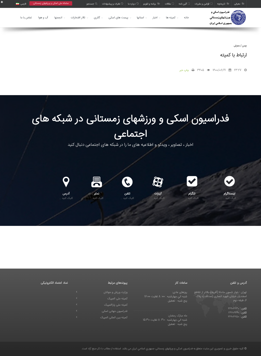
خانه (186, 17)
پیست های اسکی (118, 17)
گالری (97, 17)
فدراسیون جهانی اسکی (114, 311)
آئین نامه (183, 4)
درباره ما (132, 4)
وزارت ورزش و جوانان (115, 292)
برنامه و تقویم (149, 4)
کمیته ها (170, 17)
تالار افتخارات (78, 17)
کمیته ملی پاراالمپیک (115, 305)
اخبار (155, 17)
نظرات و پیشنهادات (111, 4)
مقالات (168, 4)
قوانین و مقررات (202, 4)
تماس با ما (26, 17)
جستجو (90, 4)
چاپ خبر (184, 70)
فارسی (23, 4)
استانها (140, 17)
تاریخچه (221, 4)
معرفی (237, 4)
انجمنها (58, 17)
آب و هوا (43, 17)
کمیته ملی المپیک (117, 298)
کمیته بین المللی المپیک (113, 317)
